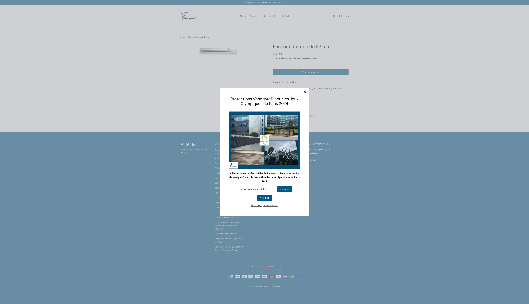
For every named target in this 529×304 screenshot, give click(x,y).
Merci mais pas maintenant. (264, 205)
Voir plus (264, 198)
